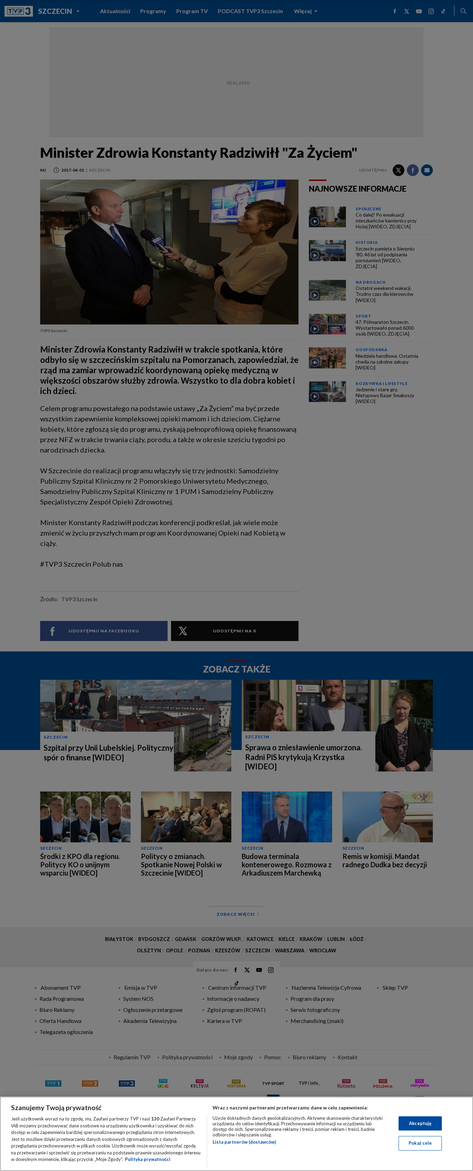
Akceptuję (420, 1123)
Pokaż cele (420, 1143)
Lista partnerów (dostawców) (244, 1142)
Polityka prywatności (147, 1159)
